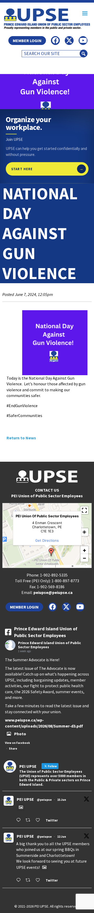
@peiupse (44, 800)
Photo (20, 733)
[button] (47, 552)
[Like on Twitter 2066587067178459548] (39, 820)
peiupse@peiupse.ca (53, 592)
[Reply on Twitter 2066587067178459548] (19, 820)
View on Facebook (17, 743)
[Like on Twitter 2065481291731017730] (39, 880)
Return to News (21, 437)
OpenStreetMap (82, 566)
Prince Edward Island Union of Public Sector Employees (49, 645)
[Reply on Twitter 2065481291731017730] (19, 880)
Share (13, 748)
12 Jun (61, 836)
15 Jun (61, 800)
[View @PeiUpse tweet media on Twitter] (20, 807)
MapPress (49, 566)
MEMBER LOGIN (27, 40)
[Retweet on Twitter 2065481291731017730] (29, 880)
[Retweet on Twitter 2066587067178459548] (29, 820)
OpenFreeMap (63, 566)
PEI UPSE (25, 799)
